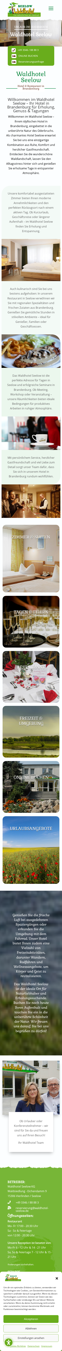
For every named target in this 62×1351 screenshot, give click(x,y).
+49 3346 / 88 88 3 (28, 50)
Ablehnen (31, 1328)
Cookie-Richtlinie (18, 1346)
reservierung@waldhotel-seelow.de (32, 1209)
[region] (31, 32)
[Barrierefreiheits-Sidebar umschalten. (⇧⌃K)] (8, 1342)
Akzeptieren (31, 1319)
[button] (57, 1278)
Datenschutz (34, 1346)
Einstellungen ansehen (31, 1338)
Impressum (46, 1346)
